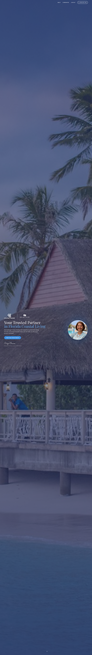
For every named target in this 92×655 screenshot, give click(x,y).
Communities (66, 2)
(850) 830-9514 (83, 2)
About (59, 2)
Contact (73, 2)
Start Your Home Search (12, 337)
